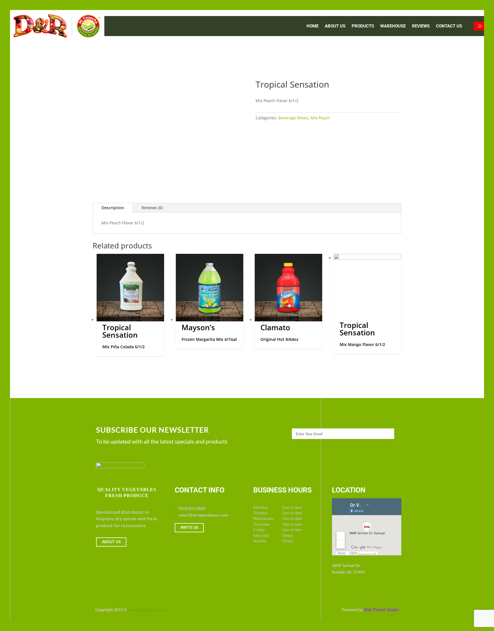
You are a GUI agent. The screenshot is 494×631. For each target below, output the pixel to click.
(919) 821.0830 (191, 508)
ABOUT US (335, 26)
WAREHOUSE (393, 26)
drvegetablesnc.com (147, 609)
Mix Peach (320, 117)
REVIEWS (421, 26)
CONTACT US (449, 26)
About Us (111, 541)
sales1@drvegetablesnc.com (203, 515)
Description (112, 207)
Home (312, 26)
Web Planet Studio (381, 609)
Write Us (189, 527)
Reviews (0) (152, 207)
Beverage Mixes (293, 117)
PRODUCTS (363, 26)
